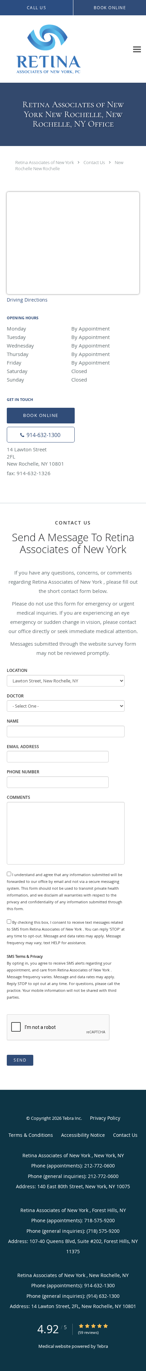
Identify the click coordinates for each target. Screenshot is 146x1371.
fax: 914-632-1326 (29, 473)
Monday (58, 328)
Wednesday (58, 345)
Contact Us (94, 162)
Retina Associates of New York (45, 162)
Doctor (15, 696)
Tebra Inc (71, 1118)
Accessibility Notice (83, 1135)
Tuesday (58, 337)
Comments (18, 797)
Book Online (40, 415)
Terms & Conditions (30, 1135)
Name (13, 721)
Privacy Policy (105, 1118)
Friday (58, 362)
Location (17, 670)
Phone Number (23, 772)
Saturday (47, 371)
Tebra (102, 1346)
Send (20, 1060)
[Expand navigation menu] (137, 49)
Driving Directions (27, 299)
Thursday (58, 354)
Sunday (47, 379)
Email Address (23, 746)
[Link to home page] (64, 49)
